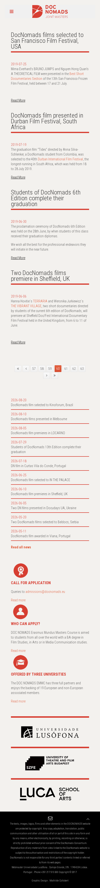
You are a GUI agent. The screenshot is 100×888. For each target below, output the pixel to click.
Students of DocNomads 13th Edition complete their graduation (46, 449)
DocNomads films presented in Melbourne (39, 419)
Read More (18, 100)
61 (66, 369)
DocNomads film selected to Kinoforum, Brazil (42, 405)
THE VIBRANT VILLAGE (26, 306)
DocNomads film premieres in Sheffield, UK (39, 494)
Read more (18, 600)
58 (42, 369)
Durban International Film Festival (60, 159)
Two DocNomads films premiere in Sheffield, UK (40, 275)
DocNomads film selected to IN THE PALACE (40, 480)
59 (50, 369)
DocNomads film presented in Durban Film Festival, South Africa (47, 121)
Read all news (21, 547)
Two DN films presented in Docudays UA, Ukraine (43, 508)
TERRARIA (40, 301)
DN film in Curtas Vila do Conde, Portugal (38, 466)
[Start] (18, 368)
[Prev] (26, 368)
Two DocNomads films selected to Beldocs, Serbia (45, 522)
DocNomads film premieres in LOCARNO (38, 433)
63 (82, 369)
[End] (54, 375)
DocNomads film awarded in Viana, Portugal (40, 536)
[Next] (46, 375)
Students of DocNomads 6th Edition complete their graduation (46, 198)
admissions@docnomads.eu (45, 592)
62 (74, 369)
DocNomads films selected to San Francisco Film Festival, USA (47, 40)
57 (34, 369)
